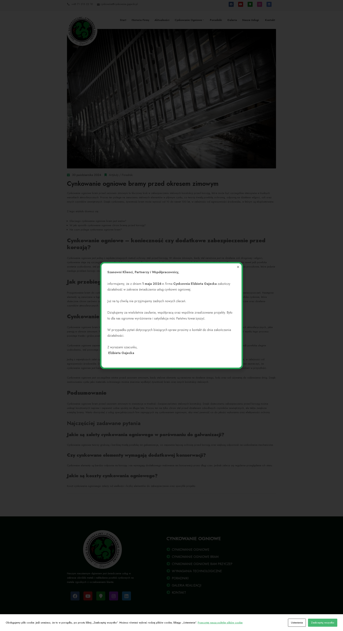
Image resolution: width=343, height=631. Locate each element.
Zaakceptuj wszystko (322, 623)
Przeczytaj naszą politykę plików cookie (220, 623)
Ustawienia (297, 623)
